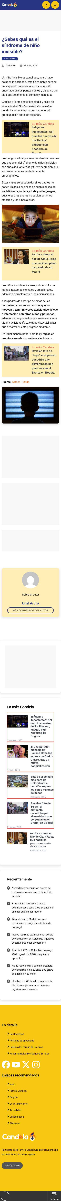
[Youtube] (16, 1064)
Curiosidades (9, 59)
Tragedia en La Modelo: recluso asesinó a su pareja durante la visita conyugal (31, 923)
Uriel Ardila (10, 65)
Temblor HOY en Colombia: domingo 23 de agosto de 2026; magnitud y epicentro (32, 954)
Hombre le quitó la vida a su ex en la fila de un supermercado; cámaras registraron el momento (32, 985)
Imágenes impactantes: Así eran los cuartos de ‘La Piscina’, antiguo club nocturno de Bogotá (44, 140)
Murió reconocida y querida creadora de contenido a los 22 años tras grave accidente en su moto (32, 969)
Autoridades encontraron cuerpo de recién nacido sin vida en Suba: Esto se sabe (32, 892)
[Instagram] (36, 1064)
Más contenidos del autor (30, 610)
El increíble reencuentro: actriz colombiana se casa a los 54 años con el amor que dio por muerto (33, 907)
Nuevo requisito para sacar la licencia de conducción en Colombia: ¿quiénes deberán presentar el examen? (33, 938)
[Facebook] (6, 1064)
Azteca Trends (20, 381)
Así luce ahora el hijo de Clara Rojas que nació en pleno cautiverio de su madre (44, 263)
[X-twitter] (26, 1064)
